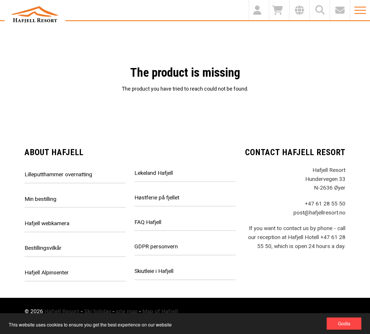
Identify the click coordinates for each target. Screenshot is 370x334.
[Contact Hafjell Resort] (340, 10)
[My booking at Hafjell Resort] (259, 10)
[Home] (35, 14)
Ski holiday (97, 311)
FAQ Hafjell (147, 222)
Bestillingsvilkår (43, 248)
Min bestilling (40, 199)
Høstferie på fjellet (156, 197)
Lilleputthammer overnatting (58, 174)
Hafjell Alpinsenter (47, 272)
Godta (344, 323)
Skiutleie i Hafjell (153, 271)
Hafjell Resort (62, 311)
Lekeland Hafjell (153, 173)
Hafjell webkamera (47, 223)
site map (127, 311)
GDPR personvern (156, 246)
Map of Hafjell (160, 311)
